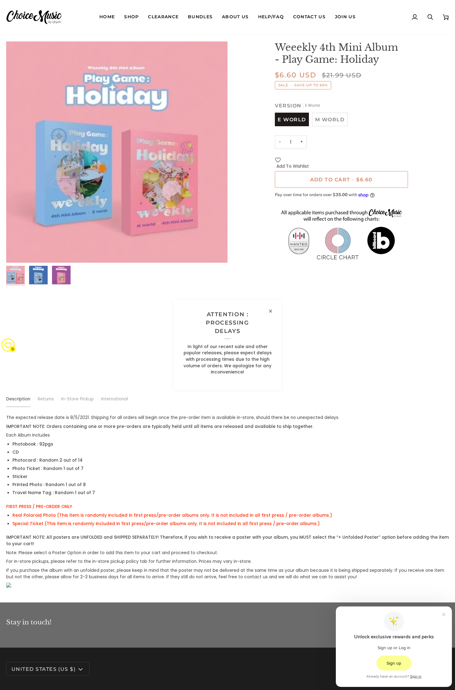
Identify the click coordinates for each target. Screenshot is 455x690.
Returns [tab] (46, 399)
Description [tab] (18, 399)
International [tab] (114, 399)
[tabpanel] (227, 501)
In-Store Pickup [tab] (77, 399)
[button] (131, 17)
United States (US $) (43, 669)
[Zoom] (117, 152)
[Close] (273, 311)
